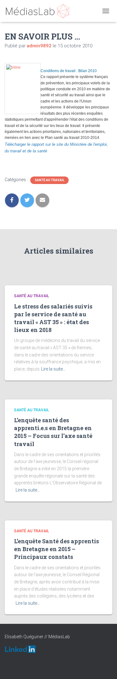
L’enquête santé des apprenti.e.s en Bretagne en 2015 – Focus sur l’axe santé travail (53, 432)
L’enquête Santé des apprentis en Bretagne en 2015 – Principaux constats (56, 549)
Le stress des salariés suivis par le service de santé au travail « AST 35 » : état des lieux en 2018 (53, 318)
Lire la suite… (53, 368)
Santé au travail (49, 180)
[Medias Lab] (40, 11)
